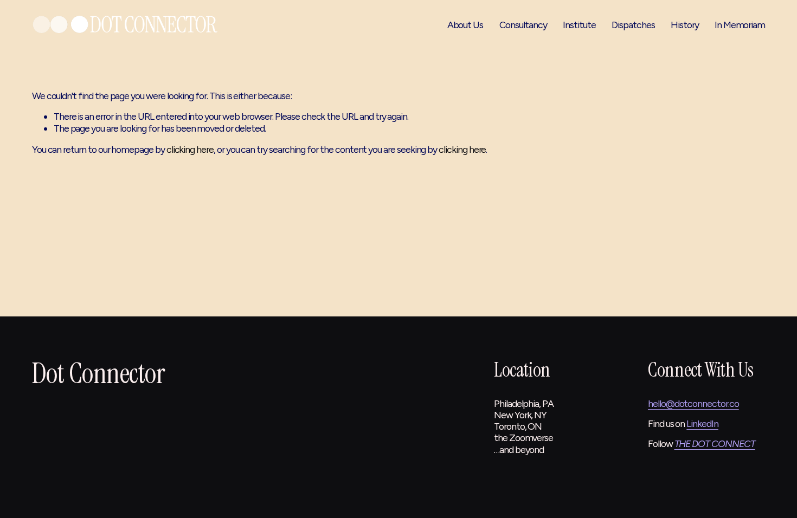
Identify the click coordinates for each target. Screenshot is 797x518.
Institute (579, 24)
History (685, 24)
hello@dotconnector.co (693, 403)
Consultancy (523, 24)
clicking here (190, 149)
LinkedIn (702, 423)
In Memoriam (740, 24)
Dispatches (633, 24)
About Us (465, 24)
